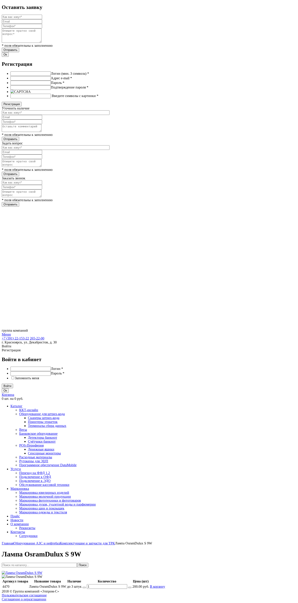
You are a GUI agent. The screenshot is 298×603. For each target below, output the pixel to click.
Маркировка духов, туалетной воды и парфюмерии (57, 504)
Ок (5, 54)
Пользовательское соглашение (24, 595)
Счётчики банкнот (42, 441)
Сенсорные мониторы (44, 453)
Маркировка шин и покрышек (41, 508)
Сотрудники (28, 536)
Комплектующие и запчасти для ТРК (87, 543)
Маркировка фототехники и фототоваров (50, 500)
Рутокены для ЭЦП (33, 461)
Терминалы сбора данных (47, 426)
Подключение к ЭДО (35, 481)
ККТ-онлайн (28, 410)
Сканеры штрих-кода (43, 418)
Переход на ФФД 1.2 (34, 473)
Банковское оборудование (38, 433)
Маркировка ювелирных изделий (44, 492)
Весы (23, 429)
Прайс (15, 516)
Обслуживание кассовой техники (44, 485)
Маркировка (19, 488)
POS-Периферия (31, 445)
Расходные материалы (35, 457)
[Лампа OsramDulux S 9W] (22, 573)
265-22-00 (37, 338)
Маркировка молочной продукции (45, 496)
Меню (6, 334)
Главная (8, 543)
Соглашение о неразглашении (24, 599)
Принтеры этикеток (43, 422)
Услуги (15, 469)
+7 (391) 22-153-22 (15, 338)
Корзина (8, 395)
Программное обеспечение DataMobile (48, 465)
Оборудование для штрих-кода (42, 414)
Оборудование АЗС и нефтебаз (37, 543)
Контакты (17, 532)
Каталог (16, 406)
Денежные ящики (41, 449)
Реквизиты (27, 528)
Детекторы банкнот (42, 437)
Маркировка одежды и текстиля (43, 512)
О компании (19, 524)
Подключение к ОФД (35, 477)
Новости (16, 520)
